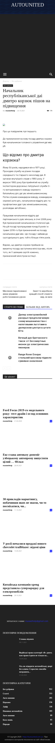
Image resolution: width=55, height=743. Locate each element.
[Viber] (25, 117)
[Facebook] (5, 117)
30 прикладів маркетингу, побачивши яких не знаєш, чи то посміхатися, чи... (24, 502)
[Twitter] (18, 117)
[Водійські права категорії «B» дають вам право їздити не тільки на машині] (10, 656)
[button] (4, 74)
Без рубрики (17, 81)
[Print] (51, 117)
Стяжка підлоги (26, 639)
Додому (6, 81)
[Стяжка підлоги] (10, 643)
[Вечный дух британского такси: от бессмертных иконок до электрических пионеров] (10, 341)
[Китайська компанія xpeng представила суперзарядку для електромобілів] (27, 569)
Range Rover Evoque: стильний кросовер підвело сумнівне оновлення (34, 357)
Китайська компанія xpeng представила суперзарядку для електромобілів (23, 588)
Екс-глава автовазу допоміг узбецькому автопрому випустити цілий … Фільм (25, 458)
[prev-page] (4, 368)
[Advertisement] (27, 41)
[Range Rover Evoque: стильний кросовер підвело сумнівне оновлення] (10, 358)
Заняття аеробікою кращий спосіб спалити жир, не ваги (40, 294)
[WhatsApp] (38, 117)
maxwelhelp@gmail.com (36, 621)
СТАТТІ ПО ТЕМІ (14, 307)
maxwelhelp (10, 111)
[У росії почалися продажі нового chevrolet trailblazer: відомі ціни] (27, 528)
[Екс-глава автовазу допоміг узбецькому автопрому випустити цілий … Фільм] (27, 439)
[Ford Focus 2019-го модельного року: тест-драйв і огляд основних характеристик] (27, 394)
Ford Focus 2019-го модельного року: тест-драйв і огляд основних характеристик (25, 413)
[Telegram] (31, 117)
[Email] (44, 117)
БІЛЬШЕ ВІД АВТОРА (38, 307)
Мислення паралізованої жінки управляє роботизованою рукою (15, 294)
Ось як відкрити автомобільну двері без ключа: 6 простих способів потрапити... (35, 669)
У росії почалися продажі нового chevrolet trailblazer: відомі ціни (24, 545)
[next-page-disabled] (9, 368)
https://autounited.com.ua (33, 737)
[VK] (12, 117)
